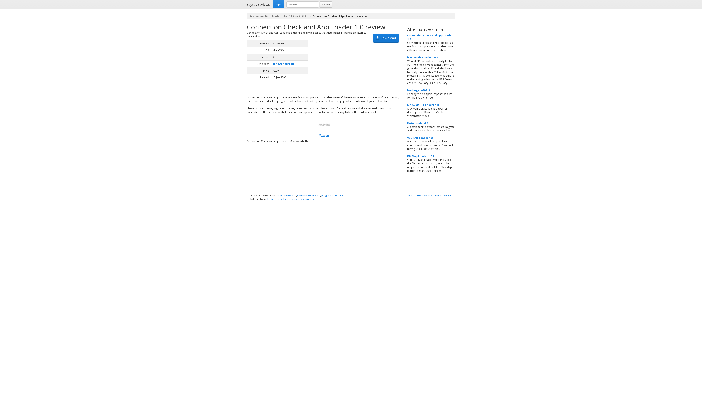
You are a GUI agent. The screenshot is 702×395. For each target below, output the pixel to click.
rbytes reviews (258, 4)
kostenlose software (308, 195)
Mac (285, 16)
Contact (411, 195)
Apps (278, 4)
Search (326, 4)
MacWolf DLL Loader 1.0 (423, 105)
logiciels (339, 195)
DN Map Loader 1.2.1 (420, 156)
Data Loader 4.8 (417, 123)
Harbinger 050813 (418, 90)
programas (327, 195)
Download (387, 38)
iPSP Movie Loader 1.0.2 (422, 57)
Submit (448, 195)
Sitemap (437, 195)
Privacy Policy (424, 195)
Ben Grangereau (283, 63)
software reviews (286, 195)
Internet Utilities (300, 16)
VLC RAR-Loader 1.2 (420, 138)
